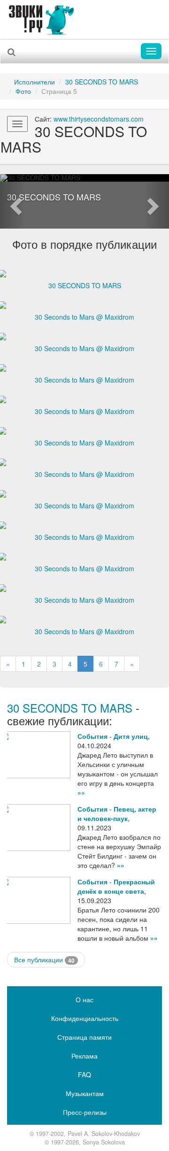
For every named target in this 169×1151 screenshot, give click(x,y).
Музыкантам (85, 1093)
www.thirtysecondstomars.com (99, 118)
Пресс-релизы (85, 1112)
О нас (84, 999)
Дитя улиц (131, 736)
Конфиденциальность (84, 1018)
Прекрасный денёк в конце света (116, 886)
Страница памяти (84, 1037)
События (92, 736)
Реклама (84, 1055)
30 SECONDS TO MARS (101, 81)
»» (81, 792)
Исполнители (34, 81)
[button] (12, 201)
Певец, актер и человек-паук (116, 813)
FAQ (84, 1074)
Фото (23, 91)
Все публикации (44, 960)
